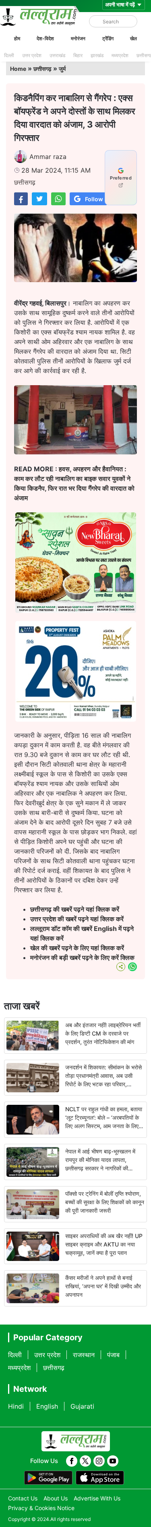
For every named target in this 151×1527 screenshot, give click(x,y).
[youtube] (113, 1461)
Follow (94, 199)
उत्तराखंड (57, 55)
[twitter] (85, 1461)
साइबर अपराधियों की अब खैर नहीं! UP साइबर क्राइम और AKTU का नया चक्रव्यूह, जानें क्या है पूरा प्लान (104, 1244)
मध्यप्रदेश (120, 55)
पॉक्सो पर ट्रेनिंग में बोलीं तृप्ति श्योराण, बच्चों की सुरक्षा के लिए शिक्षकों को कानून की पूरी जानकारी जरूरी (104, 1202)
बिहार (78, 55)
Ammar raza (47, 157)
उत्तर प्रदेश (31, 55)
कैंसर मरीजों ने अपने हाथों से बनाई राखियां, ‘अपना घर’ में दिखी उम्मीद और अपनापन (103, 1286)
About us (55, 1498)
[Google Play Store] (48, 1478)
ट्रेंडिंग (108, 38)
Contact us (22, 1498)
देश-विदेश (45, 38)
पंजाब (113, 1355)
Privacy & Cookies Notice (41, 1507)
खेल (133, 38)
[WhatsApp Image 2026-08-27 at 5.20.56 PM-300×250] (75, 719)
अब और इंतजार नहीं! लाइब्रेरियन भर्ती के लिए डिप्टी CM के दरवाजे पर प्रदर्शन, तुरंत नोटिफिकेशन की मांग (103, 1033)
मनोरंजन (78, 38)
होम (17, 38)
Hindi (16, 1406)
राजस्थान (84, 1355)
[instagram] (99, 1461)
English (47, 1406)
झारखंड (97, 55)
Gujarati (82, 1406)
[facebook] (71, 1461)
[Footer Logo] (75, 1441)
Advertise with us (97, 1498)
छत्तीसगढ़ (42, 68)
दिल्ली (9, 55)
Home (18, 68)
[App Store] (100, 1478)
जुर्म (62, 68)
